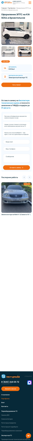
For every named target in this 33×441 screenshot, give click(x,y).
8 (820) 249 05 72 (17, 1)
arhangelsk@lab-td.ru (6, 383)
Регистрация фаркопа (8, 423)
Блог (3, 402)
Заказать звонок (10, 389)
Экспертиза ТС (6, 435)
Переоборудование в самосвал (11, 431)
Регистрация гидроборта (9, 427)
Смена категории (7, 419)
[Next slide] (29, 177)
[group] (16, 33)
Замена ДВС (5, 415)
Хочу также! (16, 85)
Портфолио (5, 399)
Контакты (4, 406)
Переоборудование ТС (9, 411)
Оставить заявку (15, 168)
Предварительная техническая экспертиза (15, 439)
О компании (5, 395)
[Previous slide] (24, 177)
